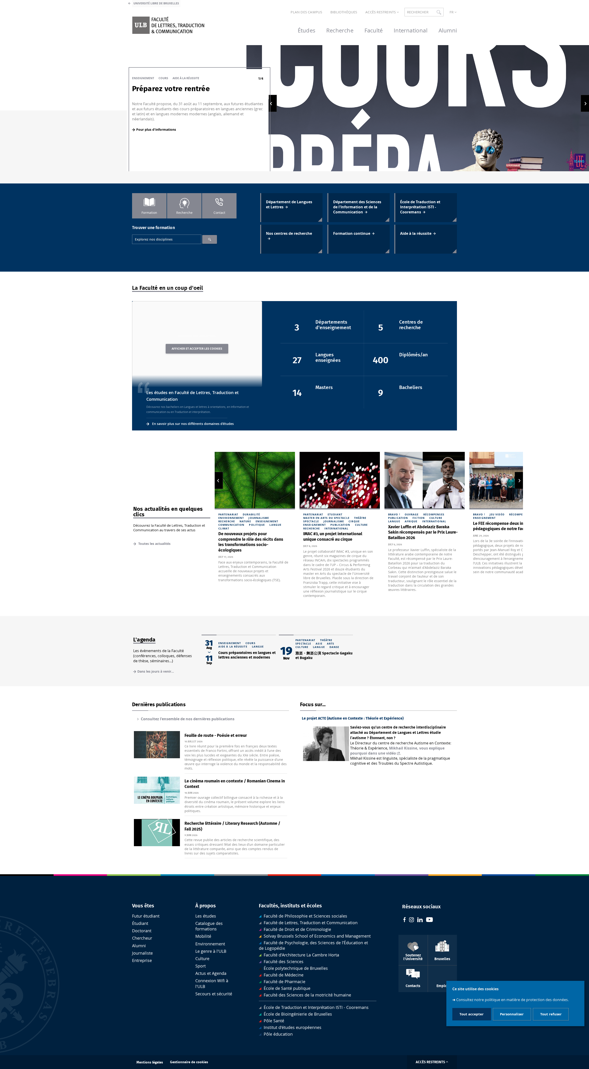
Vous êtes (143, 905)
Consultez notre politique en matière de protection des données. (512, 999)
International (336, 528)
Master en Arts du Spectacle (326, 518)
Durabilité (251, 514)
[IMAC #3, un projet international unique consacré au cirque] (340, 480)
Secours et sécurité (213, 993)
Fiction (419, 518)
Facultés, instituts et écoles (290, 905)
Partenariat (228, 514)
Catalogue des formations (209, 926)
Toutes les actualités (153, 543)
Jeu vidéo (497, 514)
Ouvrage (412, 514)
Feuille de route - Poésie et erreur (216, 736)
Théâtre (360, 518)
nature (245, 521)
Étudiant (140, 923)
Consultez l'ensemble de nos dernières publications (187, 718)
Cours (163, 78)
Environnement (210, 944)
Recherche (226, 521)
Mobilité (203, 936)
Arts (330, 643)
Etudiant (335, 514)
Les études (205, 916)
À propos (205, 905)
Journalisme (258, 518)
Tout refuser (551, 1014)
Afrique (411, 521)
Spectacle (311, 521)
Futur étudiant (145, 916)
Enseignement (143, 78)
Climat (223, 528)
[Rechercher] (209, 239)
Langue (275, 524)
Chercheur (142, 938)
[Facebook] (404, 920)
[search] (166, 239)
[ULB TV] (429, 920)
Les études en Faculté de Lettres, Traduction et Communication (192, 396)
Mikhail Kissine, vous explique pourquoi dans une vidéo (397, 751)
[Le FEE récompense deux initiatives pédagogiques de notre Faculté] (509, 480)
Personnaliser (512, 1014)
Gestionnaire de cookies (189, 1062)
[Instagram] (411, 920)
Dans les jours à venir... (155, 671)
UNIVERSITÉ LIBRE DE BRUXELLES (156, 3)
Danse (334, 647)
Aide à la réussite (186, 78)
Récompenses (433, 514)
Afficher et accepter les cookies (197, 349)
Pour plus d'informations (156, 129)
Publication (340, 524)
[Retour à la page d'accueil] (168, 25)
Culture (361, 524)
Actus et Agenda (210, 973)
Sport (200, 966)
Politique (257, 524)
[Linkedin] (420, 920)
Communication (231, 524)
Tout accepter (471, 1014)
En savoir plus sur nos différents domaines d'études (193, 423)
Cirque (354, 521)
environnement (231, 518)
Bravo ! (394, 514)
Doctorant (141, 930)
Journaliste (142, 953)
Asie (319, 643)
